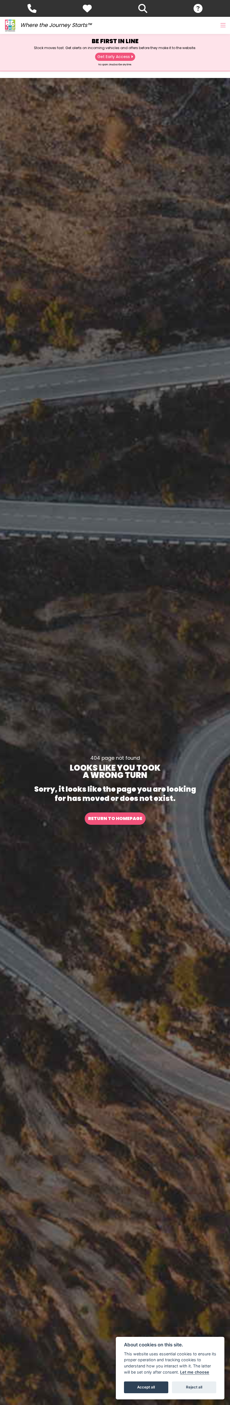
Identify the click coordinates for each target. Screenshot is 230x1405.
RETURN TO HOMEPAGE (115, 818)
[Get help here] (198, 8)
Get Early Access (113, 56)
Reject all (194, 1387)
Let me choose (194, 1372)
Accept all (146, 1387)
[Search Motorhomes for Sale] (142, 8)
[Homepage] (10, 25)
